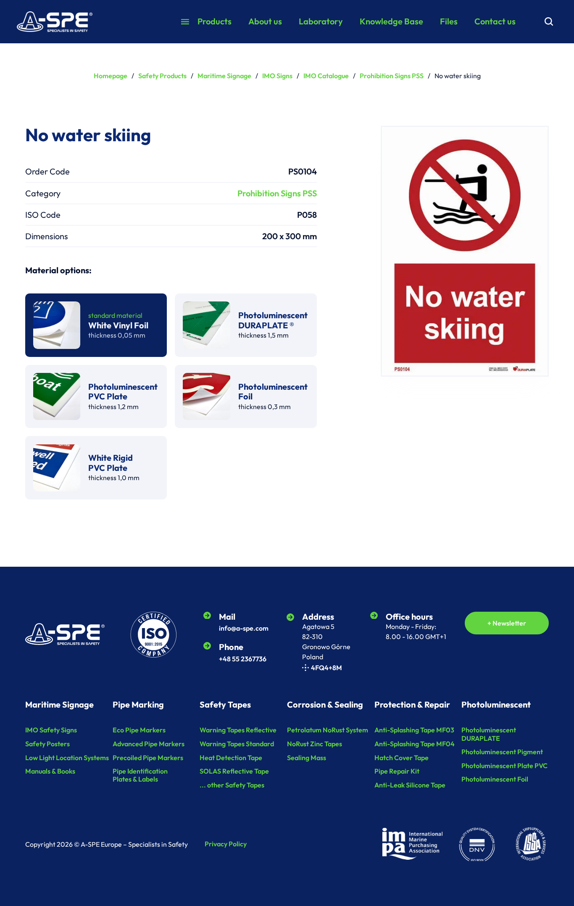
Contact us (495, 21)
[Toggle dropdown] (185, 21)
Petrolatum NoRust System (327, 730)
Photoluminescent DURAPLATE (488, 734)
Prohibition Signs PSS (392, 75)
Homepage (110, 75)
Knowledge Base (391, 21)
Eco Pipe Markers (139, 730)
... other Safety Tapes (232, 785)
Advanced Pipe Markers (148, 744)
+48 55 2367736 (242, 659)
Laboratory (321, 21)
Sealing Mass (306, 758)
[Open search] (548, 21)
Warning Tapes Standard (237, 744)
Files (449, 21)
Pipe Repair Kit (396, 771)
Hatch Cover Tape (401, 758)
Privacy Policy (226, 844)
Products (214, 21)
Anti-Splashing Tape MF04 (414, 744)
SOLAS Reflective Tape (234, 771)
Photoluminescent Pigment (502, 752)
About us (265, 21)
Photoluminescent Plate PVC (504, 766)
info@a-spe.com (244, 628)
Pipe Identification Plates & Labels (140, 775)
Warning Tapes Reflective (238, 730)
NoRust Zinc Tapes (314, 744)
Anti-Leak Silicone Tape (409, 785)
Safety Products (162, 75)
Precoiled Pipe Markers (148, 758)
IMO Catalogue (326, 75)
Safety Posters (47, 744)
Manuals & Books (50, 771)
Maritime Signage (224, 75)
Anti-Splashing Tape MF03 (414, 730)
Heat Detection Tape (231, 758)
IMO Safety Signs (51, 730)
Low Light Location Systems (67, 758)
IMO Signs (277, 75)
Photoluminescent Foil (494, 779)
